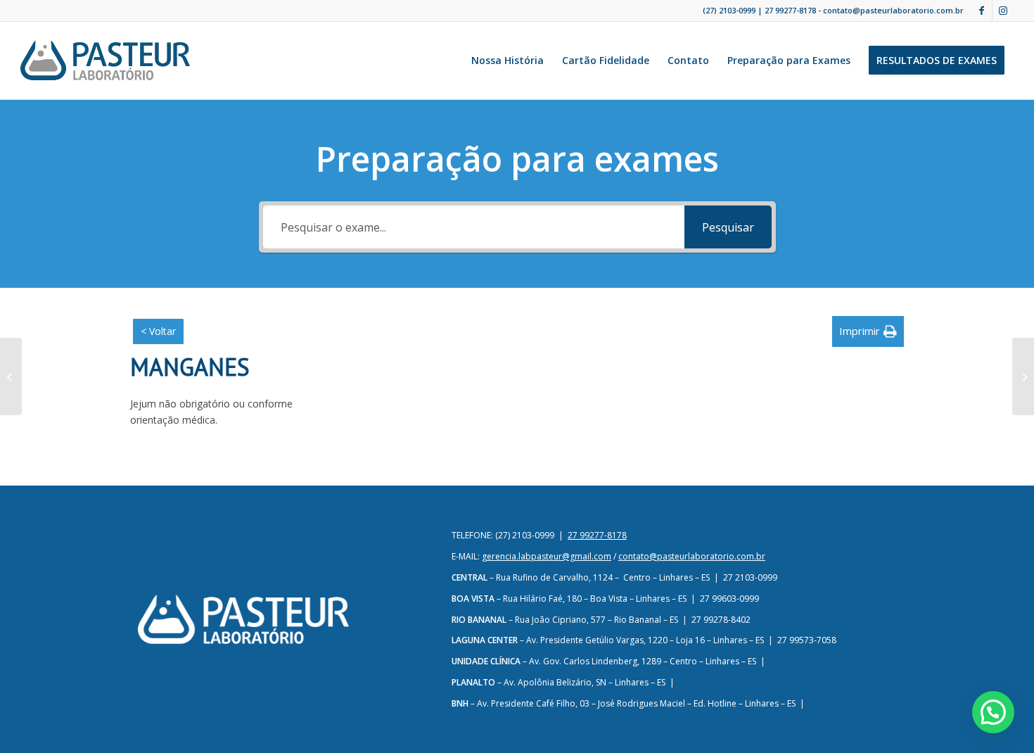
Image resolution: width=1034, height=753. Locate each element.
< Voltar (158, 331)
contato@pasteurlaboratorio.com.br (691, 556)
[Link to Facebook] (981, 10)
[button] (868, 331)
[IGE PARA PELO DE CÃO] (11, 376)
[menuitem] (507, 60)
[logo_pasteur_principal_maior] (104, 60)
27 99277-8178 (790, 10)
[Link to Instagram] (1003, 10)
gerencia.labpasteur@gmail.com (546, 556)
